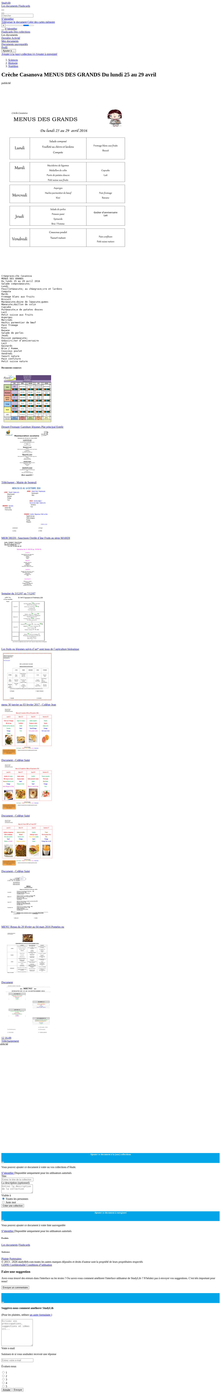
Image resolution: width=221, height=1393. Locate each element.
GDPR (5, 1264)
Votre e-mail (8, 1348)
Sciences (13, 59)
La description (15, 1182)
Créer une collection (13, 1205)
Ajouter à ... (9, 51)
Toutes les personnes (17, 1198)
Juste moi (11, 1202)
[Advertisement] (105, 92)
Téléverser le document (14, 22)
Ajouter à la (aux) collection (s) (18, 54)
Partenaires (15, 1258)
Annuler (6, 1390)
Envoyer (18, 1390)
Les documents (9, 5)
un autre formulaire (40, 1314)
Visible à (6, 1195)
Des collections (22, 31)
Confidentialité (18, 1264)
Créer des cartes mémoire (41, 22)
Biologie (13, 63)
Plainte (5, 1258)
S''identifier (7, 18)
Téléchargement (10, 1041)
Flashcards (24, 5)
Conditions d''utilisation (39, 1264)
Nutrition (13, 66)
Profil (4, 47)
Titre (3, 1176)
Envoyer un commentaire (15, 1287)
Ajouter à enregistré (46, 54)
